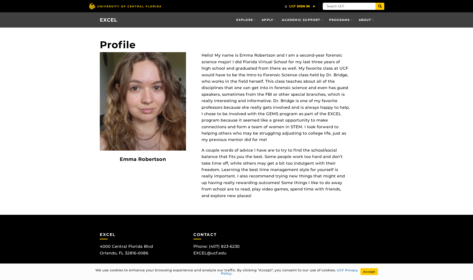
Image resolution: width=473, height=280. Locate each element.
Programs (339, 20)
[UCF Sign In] (300, 6)
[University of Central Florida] (125, 6)
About (365, 20)
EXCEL (108, 20)
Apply (267, 20)
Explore (244, 20)
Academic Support (301, 20)
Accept (369, 272)
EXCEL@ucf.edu (209, 253)
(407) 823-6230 (224, 246)
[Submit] (379, 6)
